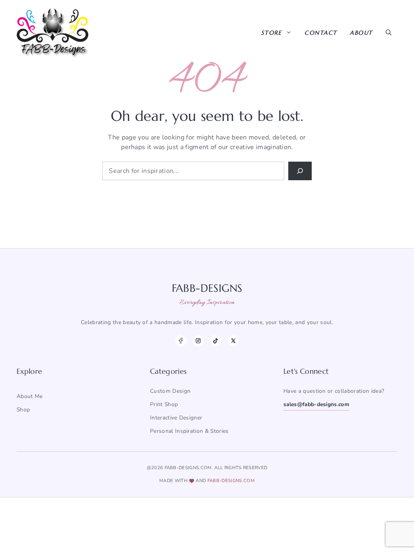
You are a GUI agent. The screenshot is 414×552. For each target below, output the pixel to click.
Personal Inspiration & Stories (189, 431)
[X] (233, 340)
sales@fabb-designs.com (316, 404)
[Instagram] (198, 340)
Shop (23, 409)
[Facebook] (180, 340)
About (361, 32)
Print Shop (164, 404)
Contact (320, 32)
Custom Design (170, 391)
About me (30, 396)
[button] (388, 33)
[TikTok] (215, 340)
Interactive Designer (176, 417)
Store (271, 32)
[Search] (300, 171)
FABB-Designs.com (231, 481)
